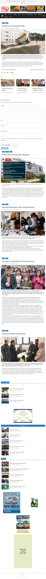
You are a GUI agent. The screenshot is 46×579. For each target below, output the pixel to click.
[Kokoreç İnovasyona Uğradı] (8, 79)
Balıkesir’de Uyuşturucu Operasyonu (17, 474)
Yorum (3, 105)
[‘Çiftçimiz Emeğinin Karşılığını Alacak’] (5, 395)
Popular (23, 425)
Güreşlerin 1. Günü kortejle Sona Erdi (17, 388)
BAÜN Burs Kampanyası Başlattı (37, 69)
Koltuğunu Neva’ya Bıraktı (15, 434)
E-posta (3, 125)
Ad (2, 120)
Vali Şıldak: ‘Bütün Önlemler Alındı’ (16, 480)
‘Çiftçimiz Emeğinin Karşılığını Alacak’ (17, 394)
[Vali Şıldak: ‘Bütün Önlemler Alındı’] (5, 481)
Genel (5, 14)
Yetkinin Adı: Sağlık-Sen (14, 429)
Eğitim (3, 151)
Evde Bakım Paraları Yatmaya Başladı (17, 452)
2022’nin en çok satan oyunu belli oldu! (17, 446)
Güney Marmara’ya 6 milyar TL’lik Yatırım (17, 486)
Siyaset (23, 14)
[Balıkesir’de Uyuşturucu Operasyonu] (5, 475)
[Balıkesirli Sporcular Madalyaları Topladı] (38, 79)
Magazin (39, 14)
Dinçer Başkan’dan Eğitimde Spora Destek (18, 463)
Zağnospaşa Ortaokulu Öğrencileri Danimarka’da (19, 469)
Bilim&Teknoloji (30, 14)
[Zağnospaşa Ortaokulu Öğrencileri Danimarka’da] (5, 469)
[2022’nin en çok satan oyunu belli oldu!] (5, 447)
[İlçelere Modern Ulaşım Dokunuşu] (5, 401)
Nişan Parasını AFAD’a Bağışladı (8, 69)
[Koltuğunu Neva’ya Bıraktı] (5, 435)
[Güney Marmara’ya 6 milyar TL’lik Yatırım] (5, 487)
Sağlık (19, 14)
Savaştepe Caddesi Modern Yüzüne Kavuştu (30, 2)
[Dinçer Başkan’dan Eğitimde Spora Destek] (5, 464)
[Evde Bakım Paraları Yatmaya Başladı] (5, 452)
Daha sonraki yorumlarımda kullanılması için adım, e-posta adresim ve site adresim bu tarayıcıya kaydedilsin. (21, 139)
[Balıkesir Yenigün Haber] (2, 15)
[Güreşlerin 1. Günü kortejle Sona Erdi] (5, 389)
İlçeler (10, 14)
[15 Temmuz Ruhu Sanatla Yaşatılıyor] (23, 79)
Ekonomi (14, 14)
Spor (35, 14)
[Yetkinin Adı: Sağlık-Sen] (5, 429)
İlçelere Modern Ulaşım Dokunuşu (16, 400)
